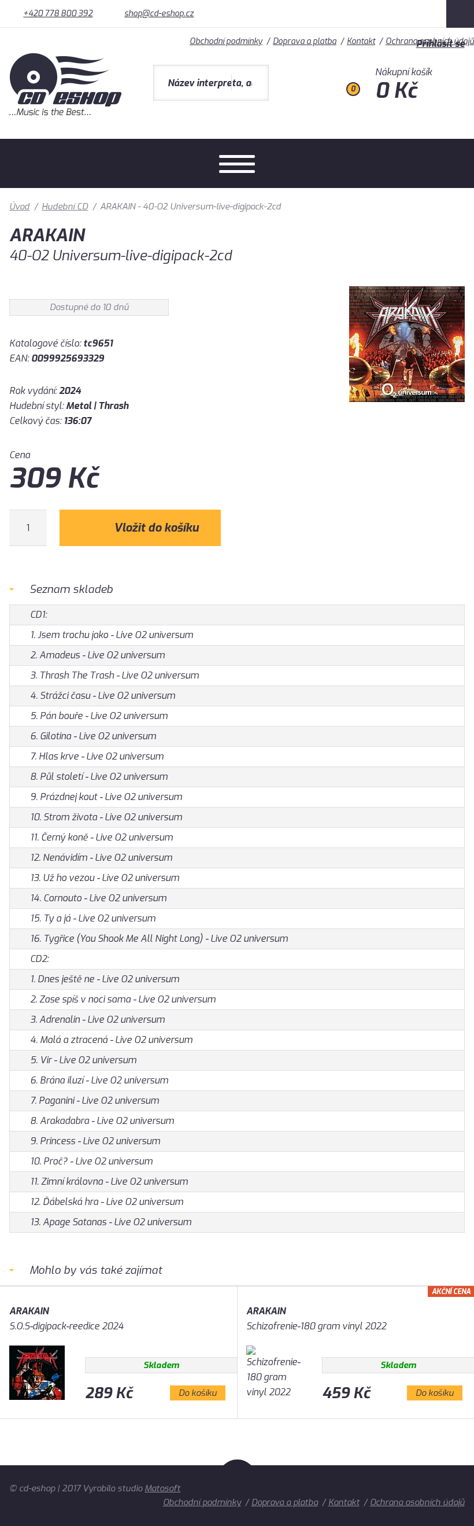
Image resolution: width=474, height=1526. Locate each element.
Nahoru (237, 1484)
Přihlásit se (440, 44)
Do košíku (198, 1393)
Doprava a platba (284, 1502)
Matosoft (162, 1488)
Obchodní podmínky (202, 1502)
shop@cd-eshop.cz (159, 13)
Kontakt (344, 1502)
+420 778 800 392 (57, 13)
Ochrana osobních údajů (417, 1502)
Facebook (460, 14)
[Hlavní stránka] (66, 112)
